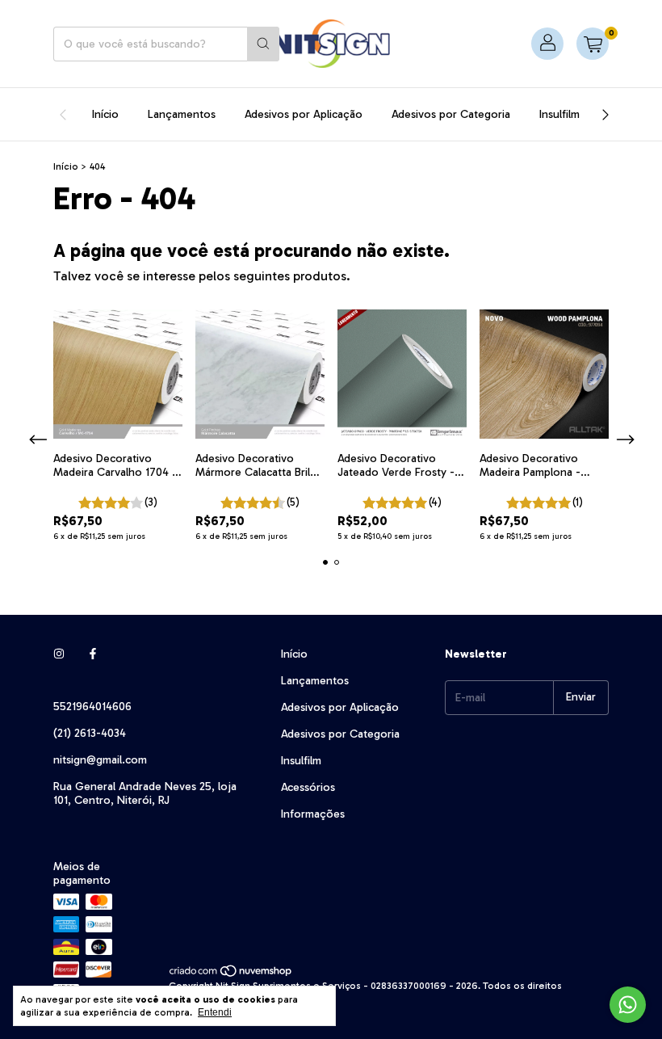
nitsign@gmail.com (100, 760)
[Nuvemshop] (231, 974)
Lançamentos (182, 114)
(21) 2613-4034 (89, 733)
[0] (592, 43)
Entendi (215, 1012)
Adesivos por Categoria (451, 114)
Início (105, 114)
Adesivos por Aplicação (303, 114)
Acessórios (308, 787)
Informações (313, 814)
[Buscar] (263, 44)
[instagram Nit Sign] (59, 654)
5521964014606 (92, 706)
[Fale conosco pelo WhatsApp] (628, 1004)
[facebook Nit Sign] (92, 654)
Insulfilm (559, 114)
